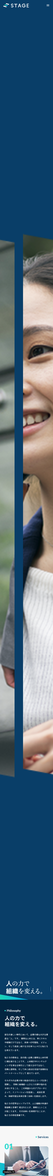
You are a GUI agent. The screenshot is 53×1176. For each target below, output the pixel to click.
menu (48, 5)
